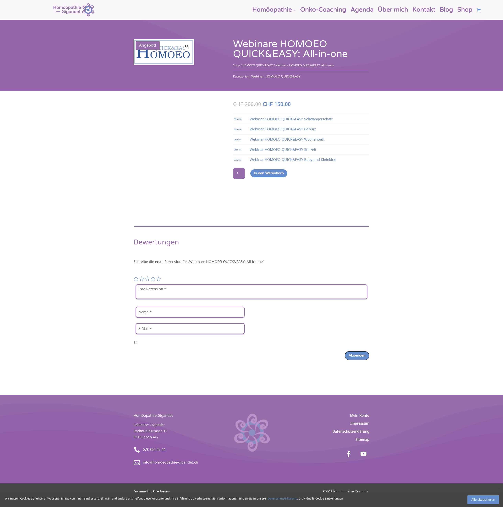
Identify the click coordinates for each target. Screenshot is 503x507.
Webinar (257, 76)
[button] (187, 46)
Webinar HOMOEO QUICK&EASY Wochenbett (287, 139)
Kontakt (423, 10)
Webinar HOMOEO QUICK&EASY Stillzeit (283, 149)
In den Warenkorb (269, 173)
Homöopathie (272, 10)
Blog (446, 10)
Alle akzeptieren (483, 499)
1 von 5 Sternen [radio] (136, 278)
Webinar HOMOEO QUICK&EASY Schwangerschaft (291, 119)
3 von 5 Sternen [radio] (147, 278)
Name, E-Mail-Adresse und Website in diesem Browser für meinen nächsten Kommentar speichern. (221, 342)
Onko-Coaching (323, 10)
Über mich (393, 10)
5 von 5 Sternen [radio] (158, 278)
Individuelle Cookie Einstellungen (321, 499)
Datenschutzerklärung (282, 499)
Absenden (357, 355)
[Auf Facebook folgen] (349, 454)
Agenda (362, 10)
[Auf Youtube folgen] (363, 454)
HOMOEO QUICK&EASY (257, 65)
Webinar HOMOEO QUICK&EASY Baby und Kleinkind (293, 159)
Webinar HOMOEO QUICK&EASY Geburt (283, 129)
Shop (465, 10)
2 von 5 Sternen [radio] (141, 278)
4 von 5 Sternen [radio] (153, 278)
